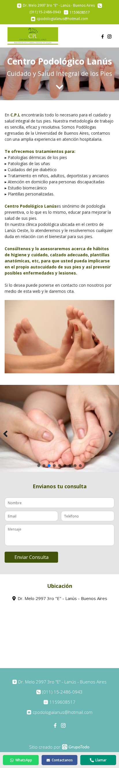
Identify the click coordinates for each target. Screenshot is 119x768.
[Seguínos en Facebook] (103, 35)
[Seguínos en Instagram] (109, 35)
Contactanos (62, 760)
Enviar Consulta (31, 557)
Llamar (101, 760)
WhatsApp (23, 760)
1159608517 (62, 702)
